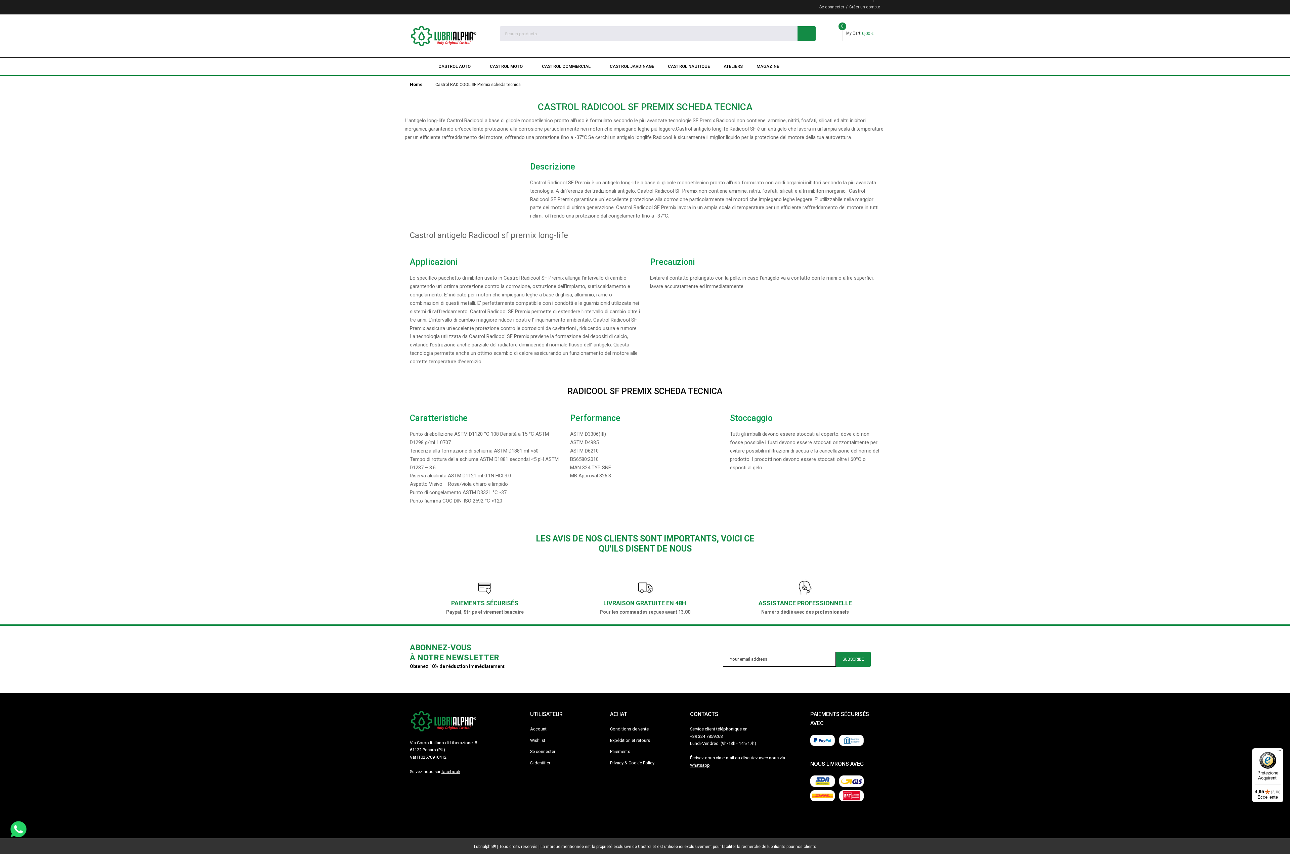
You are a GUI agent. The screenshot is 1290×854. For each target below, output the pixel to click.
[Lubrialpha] (443, 36)
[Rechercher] (807, 33)
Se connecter (831, 7)
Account (538, 728)
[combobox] (649, 33)
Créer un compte (864, 7)
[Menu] (1279, 752)
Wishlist (537, 740)
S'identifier (540, 762)
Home (416, 84)
